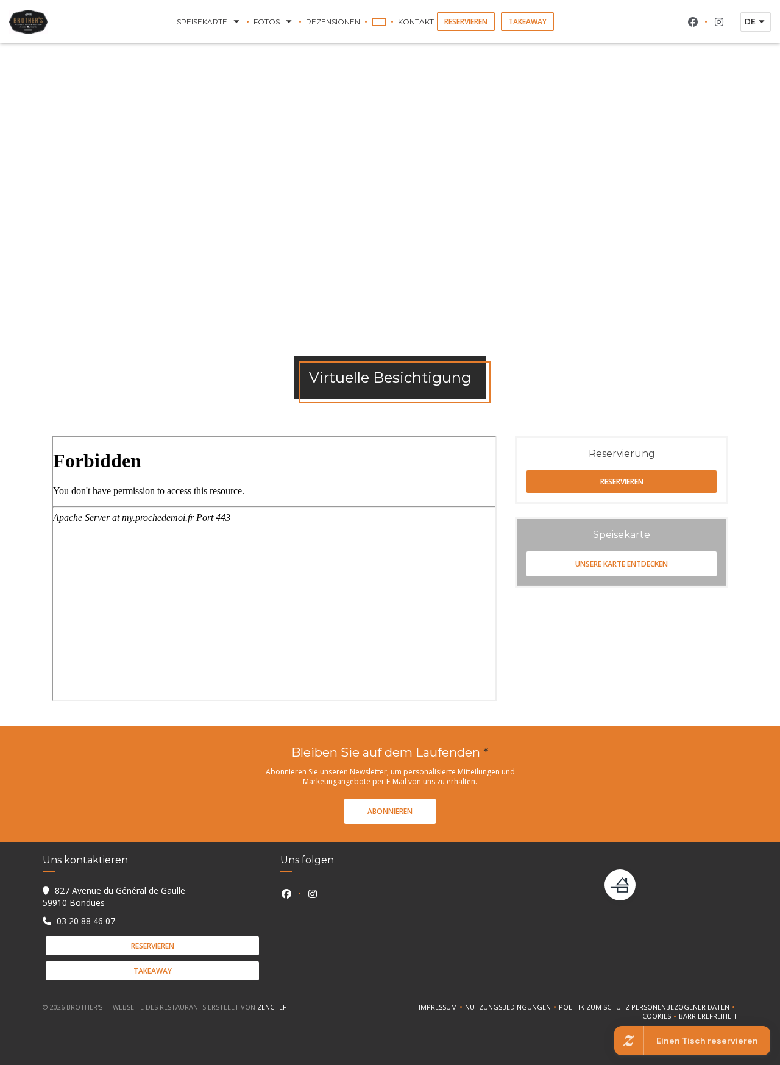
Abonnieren (390, 811)
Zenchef (271, 1006)
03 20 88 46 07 (86, 921)
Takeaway (527, 21)
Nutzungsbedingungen (512, 1007)
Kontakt (416, 21)
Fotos (267, 21)
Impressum (442, 1007)
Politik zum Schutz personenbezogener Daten (648, 1007)
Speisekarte (202, 21)
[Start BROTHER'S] (28, 22)
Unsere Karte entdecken (621, 564)
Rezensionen (333, 21)
